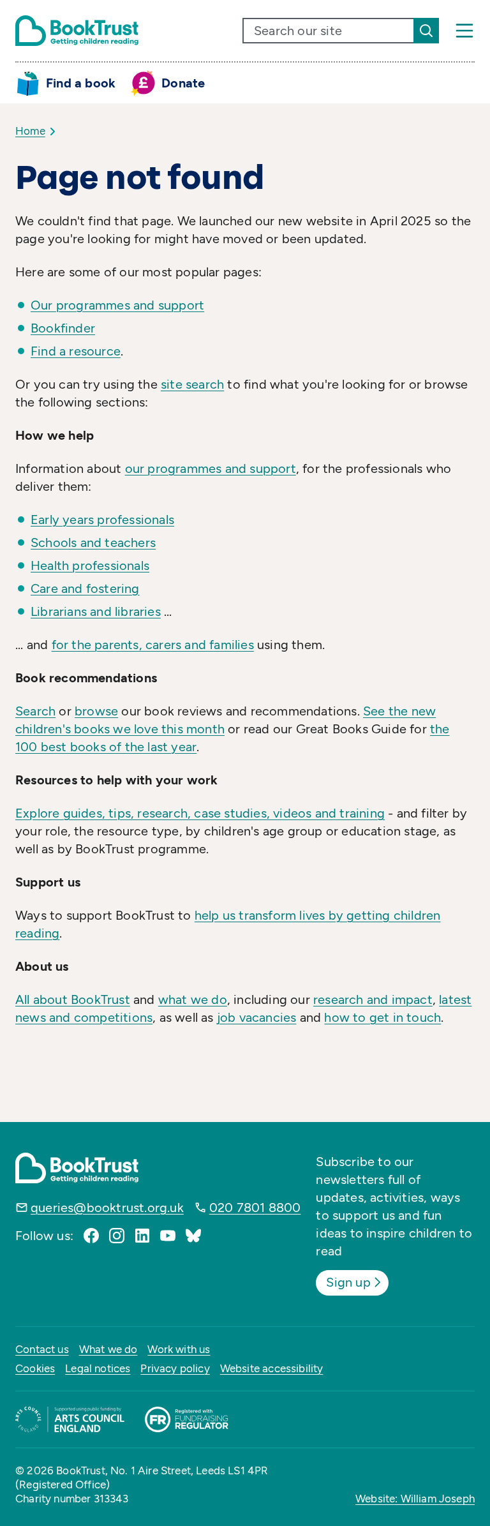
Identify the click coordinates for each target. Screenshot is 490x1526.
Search (35, 711)
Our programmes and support (117, 305)
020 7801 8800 (255, 1207)
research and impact (373, 999)
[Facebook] (91, 1235)
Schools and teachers (93, 542)
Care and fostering (85, 588)
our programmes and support (210, 468)
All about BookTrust (72, 999)
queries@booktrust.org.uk (107, 1207)
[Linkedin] (142, 1235)
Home (30, 130)
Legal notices (97, 1368)
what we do (192, 999)
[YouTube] (167, 1235)
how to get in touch (382, 1017)
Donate (183, 83)
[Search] (426, 30)
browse (96, 711)
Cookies (35, 1368)
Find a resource (76, 351)
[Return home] (76, 30)
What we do (108, 1349)
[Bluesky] (193, 1235)
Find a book (80, 83)
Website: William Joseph (415, 1498)
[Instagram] (116, 1235)
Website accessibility (271, 1368)
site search (192, 384)
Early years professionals (102, 519)
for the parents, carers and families (153, 644)
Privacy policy (174, 1368)
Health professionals (90, 565)
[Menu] (464, 30)
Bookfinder (63, 328)
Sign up (348, 1282)
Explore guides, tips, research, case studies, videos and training (200, 813)
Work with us (178, 1349)
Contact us (42, 1349)
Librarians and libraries (96, 611)
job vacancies (257, 1017)
